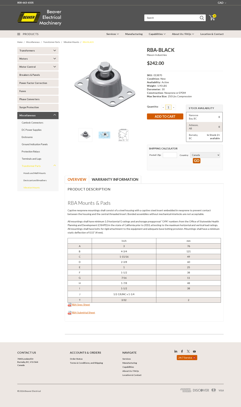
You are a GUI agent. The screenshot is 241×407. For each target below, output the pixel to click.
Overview (77, 179)
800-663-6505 (25, 2)
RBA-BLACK (88, 42)
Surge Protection (29, 107)
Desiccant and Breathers (35, 180)
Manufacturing (134, 33)
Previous (69, 86)
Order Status (76, 358)
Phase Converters (29, 99)
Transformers (27, 50)
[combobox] (175, 17)
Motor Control (27, 66)
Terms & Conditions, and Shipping (86, 363)
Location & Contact (212, 33)
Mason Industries (157, 54)
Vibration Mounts (71, 42)
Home (20, 42)
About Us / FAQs (182, 33)
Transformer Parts (51, 42)
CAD (221, 2)
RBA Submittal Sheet (83, 312)
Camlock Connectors (32, 122)
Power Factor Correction (33, 83)
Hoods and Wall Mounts (34, 173)
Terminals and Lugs (31, 158)
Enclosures (27, 137)
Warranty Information (115, 179)
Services (111, 33)
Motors (23, 58)
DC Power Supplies (31, 129)
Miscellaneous (33, 42)
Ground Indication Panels (35, 144)
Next (139, 86)
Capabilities (156, 33)
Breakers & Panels (29, 74)
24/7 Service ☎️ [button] (187, 357)
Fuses (22, 91)
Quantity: (152, 106)
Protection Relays (31, 151)
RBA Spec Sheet (81, 304)
